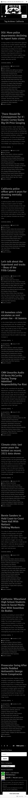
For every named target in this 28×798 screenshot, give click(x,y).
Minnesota (3, 85)
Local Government (5, 238)
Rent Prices (23, 357)
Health (21, 285)
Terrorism (17, 98)
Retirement (13, 578)
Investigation (22, 234)
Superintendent (5, 652)
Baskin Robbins (10, 559)
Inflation (22, 163)
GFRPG (15, 285)
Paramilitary (14, 87)
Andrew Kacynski (7, 416)
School (19, 650)
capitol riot (20, 418)
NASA (15, 498)
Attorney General (10, 72)
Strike (18, 580)
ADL (4, 642)
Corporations (17, 156)
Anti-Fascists (6, 707)
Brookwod (22, 561)
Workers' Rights (5, 587)
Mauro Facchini (5, 498)
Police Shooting (5, 244)
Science (14, 500)
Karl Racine (11, 81)
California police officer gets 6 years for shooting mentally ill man (14, 193)
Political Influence (20, 91)
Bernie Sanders (8, 154)
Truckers (17, 297)
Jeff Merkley (11, 165)
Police (19, 87)
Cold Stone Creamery (6, 566)
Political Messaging (5, 92)
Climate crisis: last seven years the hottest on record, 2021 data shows (11, 449)
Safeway (19, 578)
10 (13, 746)
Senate (12, 173)
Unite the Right (13, 100)
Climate (20, 487)
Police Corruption (5, 91)
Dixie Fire (10, 490)
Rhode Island (17, 171)
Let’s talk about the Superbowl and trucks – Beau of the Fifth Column (13, 266)
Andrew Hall (14, 229)
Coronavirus (17, 283)
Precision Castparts (5, 578)
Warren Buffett (5, 583)
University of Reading (6, 502)
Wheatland (14, 652)
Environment (21, 490)
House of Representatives (7, 163)
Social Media (9, 730)
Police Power (13, 91)
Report (2, 96)
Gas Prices (5, 162)
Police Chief (14, 89)
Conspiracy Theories (6, 711)
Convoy (12, 283)
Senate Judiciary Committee (11, 96)
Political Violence (15, 92)
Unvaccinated (8, 299)
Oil (6, 169)
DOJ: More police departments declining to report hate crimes (14, 35)
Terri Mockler (22, 246)
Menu (25, 16)
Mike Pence (3, 427)
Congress (3, 156)
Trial (2, 248)
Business (10, 347)
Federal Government (13, 77)
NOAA (18, 498)
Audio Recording (5, 418)
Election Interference (6, 421)
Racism (10, 246)
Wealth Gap (12, 177)
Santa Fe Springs (5, 580)
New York (8, 87)
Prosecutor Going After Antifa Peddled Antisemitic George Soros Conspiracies (14, 669)
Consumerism (21, 488)
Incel (21, 79)
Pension (21, 572)
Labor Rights (16, 570)
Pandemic (5, 291)
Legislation (3, 167)
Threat (3, 297)
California (19, 72)
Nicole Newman (20, 648)
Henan (2, 496)
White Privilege (16, 248)
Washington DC (4, 102)
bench (7, 773)
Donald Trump (10, 419)
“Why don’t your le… (18, 777)
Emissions (15, 490)
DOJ (16, 75)
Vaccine (15, 299)
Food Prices (10, 160)
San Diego (3, 730)
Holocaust (20, 644)
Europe (3, 492)
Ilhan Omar (16, 163)
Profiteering (11, 171)
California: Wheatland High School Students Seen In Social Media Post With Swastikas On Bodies (13, 604)
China (16, 487)
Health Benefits (16, 568)
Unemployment (4, 581)
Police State (12, 244)
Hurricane (11, 496)
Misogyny (9, 85)
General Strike (4, 568)
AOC (4, 154)
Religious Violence (20, 94)
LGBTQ (22, 81)
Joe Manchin (22, 165)
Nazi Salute (20, 646)
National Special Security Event (17, 289)
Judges (10, 236)
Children (19, 642)
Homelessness (9, 234)
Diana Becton (12, 233)
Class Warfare (12, 564)
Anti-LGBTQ (13, 70)
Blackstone (17, 561)
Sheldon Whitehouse (19, 173)
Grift (18, 285)
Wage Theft (13, 581)
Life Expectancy (12, 355)
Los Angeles (10, 83)
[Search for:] (14, 754)
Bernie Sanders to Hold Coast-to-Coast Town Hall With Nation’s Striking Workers (12, 521)
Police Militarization (14, 242)
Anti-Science (16, 280)
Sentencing (15, 246)
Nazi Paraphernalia (12, 646)
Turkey (18, 500)
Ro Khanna (3, 173)
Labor (11, 570)
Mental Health (13, 238)
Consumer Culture (13, 488)
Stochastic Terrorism (6, 98)
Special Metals (13, 580)
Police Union (19, 244)
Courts (22, 231)
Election (16, 419)
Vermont (3, 177)
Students (23, 650)
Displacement (10, 349)
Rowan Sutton (8, 500)
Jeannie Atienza (5, 236)
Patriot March (16, 719)
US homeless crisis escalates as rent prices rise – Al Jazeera (14, 315)
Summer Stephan (5, 732)
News (4, 68)
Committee (4, 419)
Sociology (8, 359)
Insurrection (17, 423)
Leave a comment (7, 104)
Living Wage (4, 572)
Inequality (16, 234)
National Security (5, 289)
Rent (19, 357)
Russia (8, 173)
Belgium (4, 485)
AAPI (4, 70)
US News (8, 68)
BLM (16, 72)
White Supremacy (13, 102)
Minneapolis (19, 83)
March (11, 717)
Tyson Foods (14, 175)
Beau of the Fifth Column (19, 281)
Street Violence (16, 730)
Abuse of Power (6, 229)
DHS (24, 283)
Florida (20, 77)
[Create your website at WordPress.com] (14, 1)
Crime (13, 75)
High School (14, 644)
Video (19, 299)
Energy (22, 158)
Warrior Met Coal (13, 583)
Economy (9, 158)
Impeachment (10, 423)
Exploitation (4, 160)
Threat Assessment (9, 297)
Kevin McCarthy (17, 425)
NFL (2, 291)
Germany (12, 494)
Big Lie (10, 418)
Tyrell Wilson (7, 248)
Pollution (22, 498)
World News (13, 483)
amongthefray (6, 66)
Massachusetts (10, 167)
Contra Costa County (16, 231)
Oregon (9, 169)
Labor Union (22, 570)
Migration (11, 498)
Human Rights (4, 355)
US (18, 100)
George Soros (9, 715)
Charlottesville (4, 73)
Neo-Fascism (18, 85)
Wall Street (19, 581)
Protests (3, 94)
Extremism (19, 75)
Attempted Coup (15, 416)
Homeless (3, 234)
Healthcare (4, 287)
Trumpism (18, 431)
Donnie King (4, 158)
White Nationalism (5, 653)
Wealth (7, 177)
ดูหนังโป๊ (8, 777)
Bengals (3, 283)
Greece (16, 494)
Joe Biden (17, 165)
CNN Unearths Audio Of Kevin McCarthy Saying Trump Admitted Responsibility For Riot (14, 378)
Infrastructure (4, 165)
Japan (24, 496)
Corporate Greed (10, 156)
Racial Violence (5, 246)
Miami (14, 83)
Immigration (17, 496)
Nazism (13, 85)
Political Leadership (20, 427)
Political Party (4, 429)
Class (17, 562)
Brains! (4, 278)
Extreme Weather (20, 492)
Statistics (20, 96)
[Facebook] (2, 16)
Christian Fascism (13, 73)
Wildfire (15, 504)
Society (3, 359)
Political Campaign (5, 725)
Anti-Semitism (19, 70)
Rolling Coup (19, 728)
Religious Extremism (10, 94)
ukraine (19, 175)
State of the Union (5, 175)
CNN (25, 418)
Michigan (17, 167)
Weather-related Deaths (7, 504)
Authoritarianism (21, 229)
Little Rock (3, 83)
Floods (2, 494)
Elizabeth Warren (16, 158)
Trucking (21, 297)
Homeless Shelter (5, 353)
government (11, 162)
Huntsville (16, 79)
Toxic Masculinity (5, 100)
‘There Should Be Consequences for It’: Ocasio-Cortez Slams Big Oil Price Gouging (13, 118)
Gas (2, 162)
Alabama (7, 70)
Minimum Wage (10, 572)
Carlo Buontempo (11, 487)
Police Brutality (15, 240)
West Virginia (19, 177)
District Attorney (19, 233)
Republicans (4, 431)
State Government (15, 359)
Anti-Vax (10, 281)
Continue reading (6, 63)
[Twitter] (5, 16)
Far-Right (3, 77)
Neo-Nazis (3, 87)
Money (20, 167)
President (22, 169)
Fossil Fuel (16, 160)
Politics (21, 92)
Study (12, 98)
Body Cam (3, 231)
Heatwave (21, 494)
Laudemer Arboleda (17, 236)
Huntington (4, 570)
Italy (21, 496)
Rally (14, 728)
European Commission (10, 492)
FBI (7, 77)
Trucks (2, 299)
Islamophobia (4, 81)
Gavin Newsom (4, 351)
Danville (6, 233)
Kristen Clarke (17, 81)
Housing (19, 353)
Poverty (17, 169)
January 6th (10, 425)
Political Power (4, 727)
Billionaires (11, 561)
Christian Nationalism (6, 75)
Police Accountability (6, 89)
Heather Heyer (10, 79)
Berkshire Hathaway (19, 559)
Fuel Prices (21, 160)
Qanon (23, 727)
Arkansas (3, 72)
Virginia (21, 100)
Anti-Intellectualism (8, 280)
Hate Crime (3, 79)
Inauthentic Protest (11, 287)
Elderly (20, 349)
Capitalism (20, 154)
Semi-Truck (3, 295)
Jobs (8, 570)
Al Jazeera (5, 347)
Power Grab (16, 293)
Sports (8, 295)
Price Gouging (4, 171)
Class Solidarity (5, 564)
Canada (18, 485)
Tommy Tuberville (11, 431)
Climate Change (5, 488)
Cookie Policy (14, 789)
